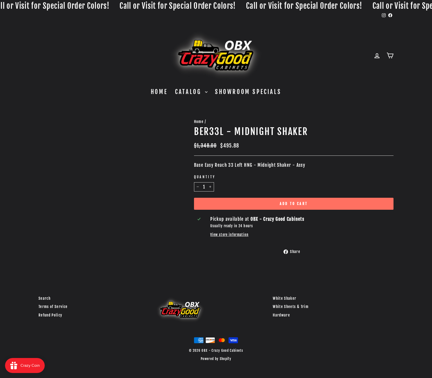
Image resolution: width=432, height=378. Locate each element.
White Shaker (284, 298)
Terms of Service (53, 306)
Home (159, 92)
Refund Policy (50, 315)
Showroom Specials (248, 92)
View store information (229, 234)
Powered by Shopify (216, 359)
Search (44, 298)
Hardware (281, 315)
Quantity (205, 176)
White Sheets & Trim (290, 306)
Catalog (189, 92)
